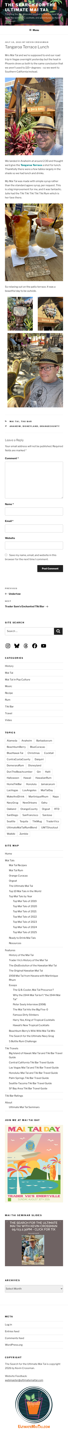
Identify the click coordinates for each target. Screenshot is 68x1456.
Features (10, 950)
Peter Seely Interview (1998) (29, 1004)
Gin (39, 771)
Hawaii (27, 777)
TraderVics (52, 821)
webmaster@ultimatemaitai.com (24, 1380)
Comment (12, 458)
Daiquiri (39, 759)
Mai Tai (14, 421)
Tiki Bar (26, 421)
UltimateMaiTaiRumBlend (22, 827)
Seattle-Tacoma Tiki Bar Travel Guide (30, 1083)
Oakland (11, 809)
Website (10, 538)
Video (8, 720)
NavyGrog (12, 802)
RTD (56, 809)
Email (9, 521)
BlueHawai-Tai (15, 753)
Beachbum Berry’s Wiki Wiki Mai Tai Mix (32, 1030)
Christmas (34, 753)
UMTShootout (49, 827)
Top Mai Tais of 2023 (25, 921)
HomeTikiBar (14, 784)
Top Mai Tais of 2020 (25, 906)
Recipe (9, 693)
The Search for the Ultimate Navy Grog (31, 1036)
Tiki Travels (11, 1048)
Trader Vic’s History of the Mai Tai (28, 960)
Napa (56, 796)
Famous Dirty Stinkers (26, 1014)
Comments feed (14, 1338)
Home (8, 853)
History (9, 666)
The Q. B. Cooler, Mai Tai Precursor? (33, 989)
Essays (13, 985)
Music (8, 686)
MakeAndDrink (15, 796)
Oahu (44, 802)
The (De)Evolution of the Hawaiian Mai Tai (33, 965)
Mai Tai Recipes (18, 865)
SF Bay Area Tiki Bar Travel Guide (28, 1088)
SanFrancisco (30, 815)
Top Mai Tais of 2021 (24, 911)
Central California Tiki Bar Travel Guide (31, 1062)
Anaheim (15, 426)
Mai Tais (10, 860)
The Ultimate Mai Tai (21, 885)
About (8, 1102)
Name (9, 504)
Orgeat (46, 809)
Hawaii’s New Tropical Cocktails (31, 1025)
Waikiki (11, 833)
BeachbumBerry (16, 746)
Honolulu (31, 784)
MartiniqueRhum (38, 796)
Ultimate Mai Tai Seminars (24, 1107)
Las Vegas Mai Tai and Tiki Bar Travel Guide (34, 1067)
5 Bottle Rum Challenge (23, 1041)
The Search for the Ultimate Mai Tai (30, 7)
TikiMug (37, 821)
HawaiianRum (43, 777)
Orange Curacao (18, 875)
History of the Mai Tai (21, 955)
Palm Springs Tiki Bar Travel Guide (29, 1078)
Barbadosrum (44, 740)
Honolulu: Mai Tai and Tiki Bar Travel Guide (33, 1072)
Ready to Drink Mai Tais (22, 937)
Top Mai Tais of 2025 (25, 932)
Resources (15, 943)
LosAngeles (29, 790)
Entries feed (12, 1331)
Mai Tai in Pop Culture (17, 679)
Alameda (12, 740)
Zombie (23, 833)
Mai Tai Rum (16, 870)
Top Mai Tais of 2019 (25, 901)
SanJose (47, 815)
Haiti (48, 771)
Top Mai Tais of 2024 (25, 927)
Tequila (24, 821)
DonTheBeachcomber (20, 771)
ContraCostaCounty (18, 759)
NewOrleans (30, 802)
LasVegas (12, 790)
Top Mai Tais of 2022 (25, 916)
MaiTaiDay (47, 790)
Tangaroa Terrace (31, 165)
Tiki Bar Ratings (14, 1095)
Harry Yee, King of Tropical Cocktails (34, 1019)
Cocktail (49, 753)
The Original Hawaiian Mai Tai (26, 970)
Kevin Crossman (37, 42)
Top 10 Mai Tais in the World (25, 891)
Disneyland (30, 426)
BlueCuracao (37, 746)
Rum (7, 699)
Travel (8, 713)
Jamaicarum (48, 784)
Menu (36, 30)
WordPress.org (14, 1344)
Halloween (13, 777)
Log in (8, 1324)
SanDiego (12, 815)
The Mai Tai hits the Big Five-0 (30, 1009)
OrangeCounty (50, 426)
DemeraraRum (15, 765)
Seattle (11, 821)
